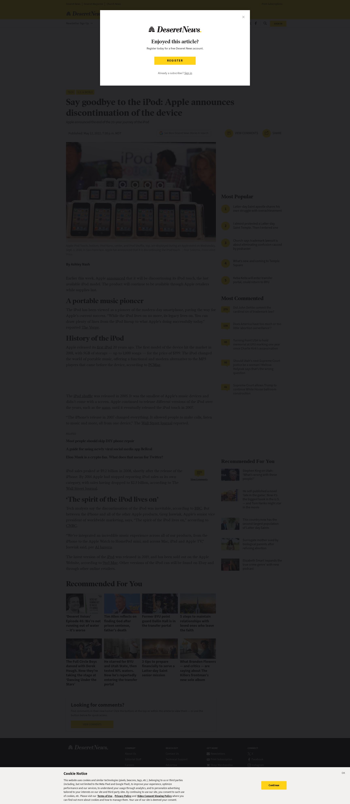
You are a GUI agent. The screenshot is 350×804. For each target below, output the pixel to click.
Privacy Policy (123, 796)
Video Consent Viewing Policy (154, 796)
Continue (274, 785)
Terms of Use (104, 796)
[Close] (343, 773)
